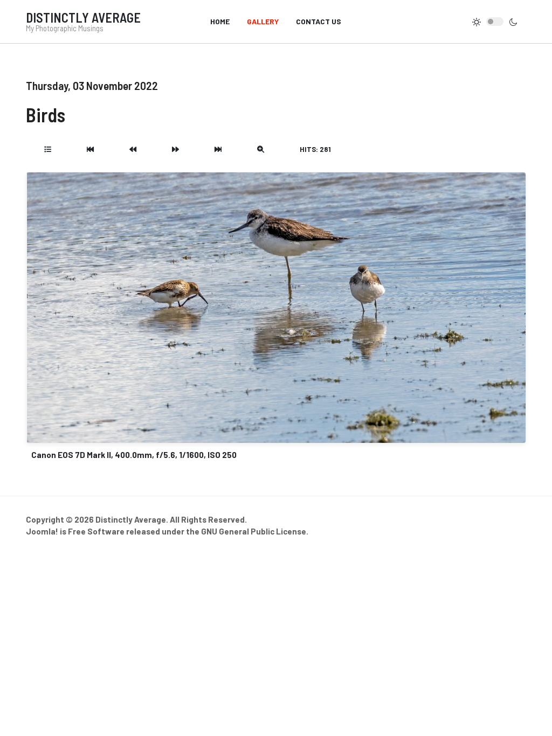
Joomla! (42, 531)
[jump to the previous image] (133, 149)
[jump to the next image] (175, 149)
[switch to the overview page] (48, 149)
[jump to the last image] (218, 149)
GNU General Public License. (254, 531)
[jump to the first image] (90, 149)
